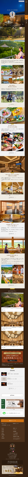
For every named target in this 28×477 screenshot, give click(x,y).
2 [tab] (11, 409)
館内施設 (3, 434)
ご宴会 (3, 436)
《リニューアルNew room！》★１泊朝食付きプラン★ (10, 346)
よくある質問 (15, 433)
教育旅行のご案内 (16, 436)
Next (23, 188)
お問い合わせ (15, 434)
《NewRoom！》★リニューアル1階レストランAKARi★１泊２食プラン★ (12, 309)
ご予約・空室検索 (26, 17)
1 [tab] (10, 409)
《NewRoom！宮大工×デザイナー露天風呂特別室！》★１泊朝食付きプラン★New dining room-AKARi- (12, 328)
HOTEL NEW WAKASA (26, 9)
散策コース (15, 428)
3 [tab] (12, 409)
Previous (1, 404)
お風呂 (3, 433)
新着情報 (14, 431)
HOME (3, 428)
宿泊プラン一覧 (13, 420)
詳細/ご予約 (3, 310)
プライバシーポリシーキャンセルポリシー (17, 438)
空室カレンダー (4, 423)
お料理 (3, 431)
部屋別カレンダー (16, 423)
